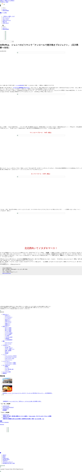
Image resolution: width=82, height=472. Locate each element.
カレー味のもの (6, 365)
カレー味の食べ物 (9, 369)
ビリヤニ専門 (8, 331)
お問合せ (12, 0)
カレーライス (8, 322)
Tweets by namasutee (4, 422)
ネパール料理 (8, 334)
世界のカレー (6, 326)
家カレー (7, 351)
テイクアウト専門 (7, 371)
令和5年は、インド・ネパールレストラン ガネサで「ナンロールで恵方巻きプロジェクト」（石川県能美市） (28, 393)
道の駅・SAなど (9, 347)
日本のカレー (6, 314)
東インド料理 (8, 330)
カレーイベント (8, 359)
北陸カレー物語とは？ (5, 0)
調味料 (6, 366)
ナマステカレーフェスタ (10, 357)
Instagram (2, 424)
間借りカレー (8, 321)
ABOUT (4, 455)
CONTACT (5, 460)
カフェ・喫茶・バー (9, 349)
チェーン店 (7, 346)
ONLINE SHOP (6, 459)
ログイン (5, 9)
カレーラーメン (8, 342)
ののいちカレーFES (9, 358)
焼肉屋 (6, 353)
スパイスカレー (8, 317)
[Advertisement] (38, 442)
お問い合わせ (6, 23)
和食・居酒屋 (8, 350)
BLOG (4, 457)
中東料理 (7, 338)
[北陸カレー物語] (4, 1)
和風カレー (7, 323)
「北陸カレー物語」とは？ (9, 16)
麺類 (4, 341)
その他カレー (6, 345)
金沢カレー (7, 315)
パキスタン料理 (8, 337)
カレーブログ (6, 19)
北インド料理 (8, 327)
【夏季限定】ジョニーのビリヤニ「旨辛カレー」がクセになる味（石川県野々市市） (22, 401)
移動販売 (5, 373)
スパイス (7, 367)
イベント (5, 354)
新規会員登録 (6, 10)
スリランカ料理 (8, 333)
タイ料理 (7, 335)
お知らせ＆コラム (7, 20)
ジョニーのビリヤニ (7, 384)
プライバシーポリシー (8, 461)
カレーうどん (8, 343)
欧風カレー (7, 325)
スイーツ (7, 370)
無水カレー (7, 319)
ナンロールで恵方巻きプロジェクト (21, 87)
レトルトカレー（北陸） (10, 362)
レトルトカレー (6, 361)
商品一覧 (5, 21)
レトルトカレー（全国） (10, 363)
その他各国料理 (8, 339)
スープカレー (8, 318)
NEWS (4, 456)
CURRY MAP (6, 458)
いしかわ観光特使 (20, 85)
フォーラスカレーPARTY (11, 355)
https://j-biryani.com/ (6, 273)
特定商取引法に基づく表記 (9, 463)
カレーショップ (6, 17)
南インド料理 (8, 329)
